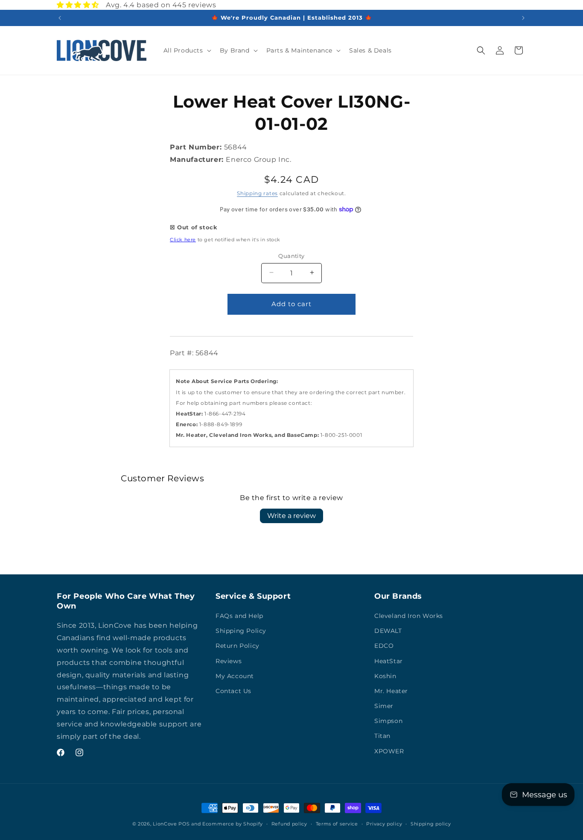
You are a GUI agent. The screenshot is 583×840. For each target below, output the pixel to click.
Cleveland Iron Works (408, 616)
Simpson (388, 721)
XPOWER (389, 751)
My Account (235, 676)
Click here (183, 240)
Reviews (229, 661)
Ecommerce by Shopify (232, 824)
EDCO (384, 646)
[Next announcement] (523, 18)
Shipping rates (257, 193)
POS (183, 824)
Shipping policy (431, 823)
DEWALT (388, 631)
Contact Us (233, 691)
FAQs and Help (239, 616)
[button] (186, 50)
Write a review (291, 516)
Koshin (385, 676)
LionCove (165, 824)
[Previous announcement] (59, 18)
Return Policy (237, 646)
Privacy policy (384, 823)
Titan (382, 736)
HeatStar (388, 661)
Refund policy (289, 823)
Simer (384, 706)
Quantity (291, 255)
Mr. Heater (391, 691)
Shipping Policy (241, 631)
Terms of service (337, 823)
